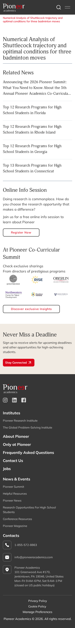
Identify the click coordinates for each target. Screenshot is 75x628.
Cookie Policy (37, 606)
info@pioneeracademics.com (33, 557)
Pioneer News (12, 500)
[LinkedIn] (14, 400)
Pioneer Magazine (15, 526)
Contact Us (13, 460)
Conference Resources (17, 519)
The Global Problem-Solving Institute (27, 427)
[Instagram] (5, 400)
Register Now (21, 232)
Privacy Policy (37, 601)
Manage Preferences (37, 612)
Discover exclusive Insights (31, 309)
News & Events (16, 479)
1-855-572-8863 (25, 545)
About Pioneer (16, 436)
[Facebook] (23, 400)
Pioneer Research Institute (20, 420)
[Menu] (67, 7)
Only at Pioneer (17, 444)
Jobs (7, 468)
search (58, 7)
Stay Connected (16, 362)
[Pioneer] (14, 7)
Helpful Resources (15, 493)
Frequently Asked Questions (28, 452)
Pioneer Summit (13, 486)
